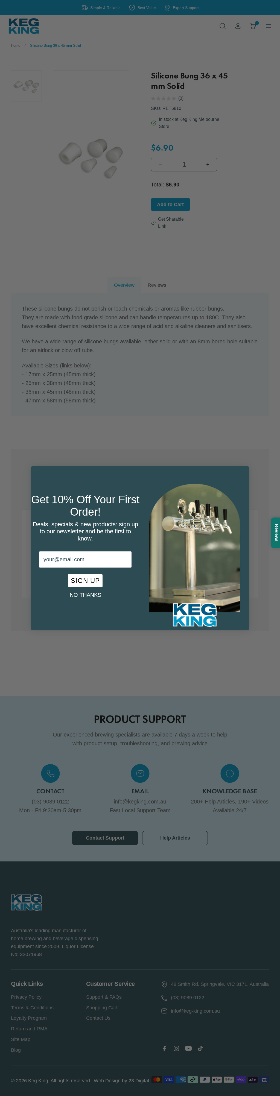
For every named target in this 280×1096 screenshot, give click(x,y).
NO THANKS (85, 595)
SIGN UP (85, 580)
